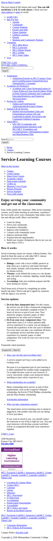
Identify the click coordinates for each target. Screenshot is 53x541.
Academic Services (30, 116)
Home (9, 147)
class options (7, 12)
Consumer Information (17, 525)
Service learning (14, 191)
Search (4, 68)
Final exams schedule (16, 181)
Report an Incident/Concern (19, 510)
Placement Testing (30, 81)
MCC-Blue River (20, 45)
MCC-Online (18, 52)
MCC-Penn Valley (20, 55)
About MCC (12, 121)
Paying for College (15, 101)
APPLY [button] (15, 65)
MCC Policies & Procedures (19, 528)
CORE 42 (11, 184)
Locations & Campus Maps (19, 482)
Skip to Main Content (10, 2)
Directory (11, 493)
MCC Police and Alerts (17, 508)
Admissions (12, 76)
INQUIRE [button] (6, 65)
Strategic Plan (27, 134)
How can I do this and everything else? (24, 355)
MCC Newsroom (14, 495)
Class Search (33, 91)
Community (17, 24)
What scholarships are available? (21, 382)
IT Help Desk (13, 498)
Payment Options (35, 106)
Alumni (15, 22)
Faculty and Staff (20, 30)
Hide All (16, 350)
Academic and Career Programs (26, 88)
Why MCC (17, 124)
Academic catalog (15, 179)
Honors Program (14, 189)
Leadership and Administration (24, 125)
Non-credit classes (15, 194)
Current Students (19, 27)
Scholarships (21, 106)
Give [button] (9, 58)
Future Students (19, 32)
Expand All (6, 350)
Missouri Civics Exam (17, 186)
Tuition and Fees (19, 104)
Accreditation (13, 500)
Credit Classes (13, 173)
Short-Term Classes (15, 176)
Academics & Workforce (18, 86)
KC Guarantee (28, 83)
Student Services (19, 111)
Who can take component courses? (22, 404)
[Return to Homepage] (7, 434)
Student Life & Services (17, 109)
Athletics (27, 119)
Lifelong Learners (20, 35)
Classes (10, 150)
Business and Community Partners (27, 40)
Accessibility (12, 505)
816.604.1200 (22, 532)
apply (18, 12)
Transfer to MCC (30, 78)
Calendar (11, 487)
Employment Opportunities (19, 503)
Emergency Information (29, 132)
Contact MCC (13, 485)
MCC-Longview (19, 47)
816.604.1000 (7, 444)
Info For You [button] (12, 19)
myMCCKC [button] (12, 17)
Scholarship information (17, 399)
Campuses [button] (11, 42)
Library (23, 99)
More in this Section (10, 166)
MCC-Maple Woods (21, 50)
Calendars (35, 119)
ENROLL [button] (23, 65)
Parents (15, 37)
